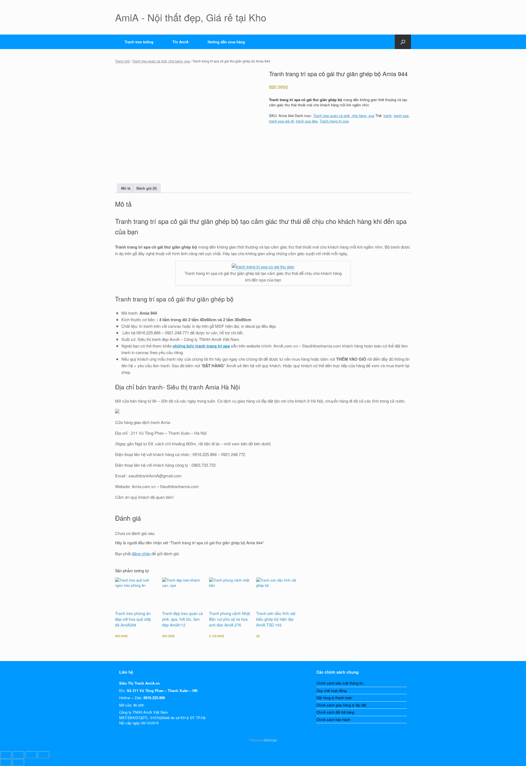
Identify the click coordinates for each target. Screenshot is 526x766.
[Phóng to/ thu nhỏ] (6, 754)
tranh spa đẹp (307, 121)
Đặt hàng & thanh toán (334, 697)
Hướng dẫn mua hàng (226, 41)
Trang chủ (122, 61)
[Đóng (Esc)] (43, 754)
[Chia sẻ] (31, 754)
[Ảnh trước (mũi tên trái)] (6, 762)
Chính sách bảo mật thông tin (339, 683)
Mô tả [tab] (125, 188)
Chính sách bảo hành (333, 719)
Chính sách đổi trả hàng (335, 712)
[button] (403, 42)
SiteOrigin (270, 740)
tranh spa (401, 115)
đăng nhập (141, 553)
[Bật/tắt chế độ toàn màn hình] (18, 754)
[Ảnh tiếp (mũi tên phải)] (18, 762)
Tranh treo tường (139, 41)
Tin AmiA (180, 41)
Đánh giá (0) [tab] (146, 188)
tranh (387, 115)
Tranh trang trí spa (334, 121)
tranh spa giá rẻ (281, 121)
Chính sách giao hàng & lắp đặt (341, 705)
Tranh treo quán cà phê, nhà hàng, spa (161, 61)
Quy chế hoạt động (331, 690)
